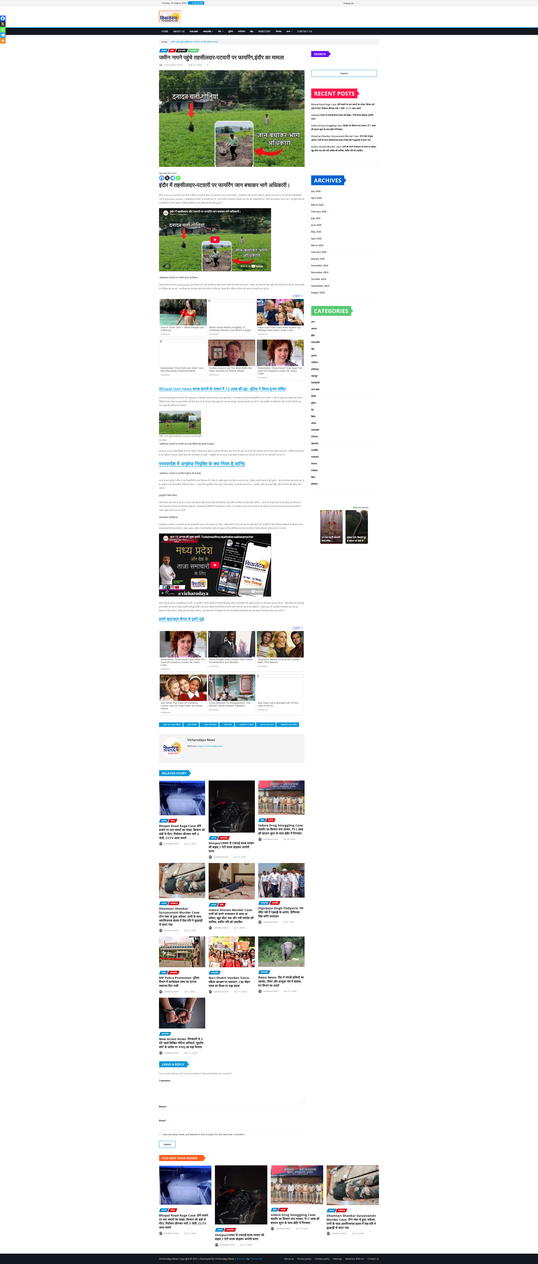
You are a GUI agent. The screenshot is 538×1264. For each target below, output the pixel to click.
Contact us (373, 1258)
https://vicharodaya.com (210, 746)
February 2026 (319, 211)
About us (179, 31)
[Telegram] (172, 178)
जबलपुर (314, 375)
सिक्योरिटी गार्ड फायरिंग (289, 724)
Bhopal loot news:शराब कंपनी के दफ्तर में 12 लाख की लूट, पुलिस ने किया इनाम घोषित (222, 388)
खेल (251, 31)
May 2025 (316, 231)
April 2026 (316, 198)
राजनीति (314, 450)
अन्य (289, 31)
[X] (167, 178)
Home (165, 31)
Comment (164, 1080)
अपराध (314, 328)
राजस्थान (315, 456)
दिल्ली (313, 396)
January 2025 (318, 258)
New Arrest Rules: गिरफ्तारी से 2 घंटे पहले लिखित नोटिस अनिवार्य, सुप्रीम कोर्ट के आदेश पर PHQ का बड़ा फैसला (181, 1043)
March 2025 (317, 245)
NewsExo (241, 1258)
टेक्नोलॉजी (315, 382)
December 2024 (319, 265)
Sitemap (337, 1258)
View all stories (361, 507)
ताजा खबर (194, 31)
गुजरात (314, 355)
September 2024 (320, 285)
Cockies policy (322, 1258)
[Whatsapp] (178, 178)
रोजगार (279, 31)
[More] (3, 41)
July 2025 (316, 218)
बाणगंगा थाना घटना (267, 724)
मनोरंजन (241, 31)
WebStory (264, 31)
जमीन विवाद (228, 724)
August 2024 (318, 292)
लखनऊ (314, 470)
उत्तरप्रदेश (315, 342)
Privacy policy (304, 1258)
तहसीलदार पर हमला (246, 724)
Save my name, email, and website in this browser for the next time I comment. (204, 1134)
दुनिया (230, 31)
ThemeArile (256, 1258)
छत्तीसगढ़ (315, 369)
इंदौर (313, 335)
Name (163, 1106)
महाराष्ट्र (314, 443)
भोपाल (313, 423)
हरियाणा (314, 483)
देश (220, 31)
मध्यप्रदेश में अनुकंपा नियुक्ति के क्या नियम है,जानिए (202, 463)
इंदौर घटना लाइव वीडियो (172, 724)
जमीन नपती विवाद (210, 724)
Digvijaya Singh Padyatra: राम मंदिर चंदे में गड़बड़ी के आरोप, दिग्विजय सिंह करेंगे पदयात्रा (280, 912)
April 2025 (316, 238)
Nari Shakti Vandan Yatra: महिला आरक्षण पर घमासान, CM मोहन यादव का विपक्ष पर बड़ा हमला (229, 982)
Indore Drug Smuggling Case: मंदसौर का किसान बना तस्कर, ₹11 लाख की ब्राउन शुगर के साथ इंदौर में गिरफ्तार (280, 829)
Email (162, 1120)
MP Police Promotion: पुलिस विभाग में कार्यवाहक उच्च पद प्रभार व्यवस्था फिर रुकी (179, 982)
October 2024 (318, 279)
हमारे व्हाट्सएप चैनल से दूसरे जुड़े (181, 618)
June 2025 (316, 225)
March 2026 (317, 204)
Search (320, 54)
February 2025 (319, 252)
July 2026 (316, 191)
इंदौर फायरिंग (192, 724)
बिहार (313, 416)
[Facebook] (161, 178)
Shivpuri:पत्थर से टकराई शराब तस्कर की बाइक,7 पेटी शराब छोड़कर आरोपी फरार (231, 847)
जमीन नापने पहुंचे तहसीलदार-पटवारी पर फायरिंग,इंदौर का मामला (194, 41)
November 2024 (319, 272)
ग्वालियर (314, 362)
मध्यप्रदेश (207, 31)
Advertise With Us (354, 1258)
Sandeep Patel (171, 843)
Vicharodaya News (173, 64)
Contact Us (304, 31)
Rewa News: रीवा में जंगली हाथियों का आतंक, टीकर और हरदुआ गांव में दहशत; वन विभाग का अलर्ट (281, 981)
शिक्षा (313, 477)
